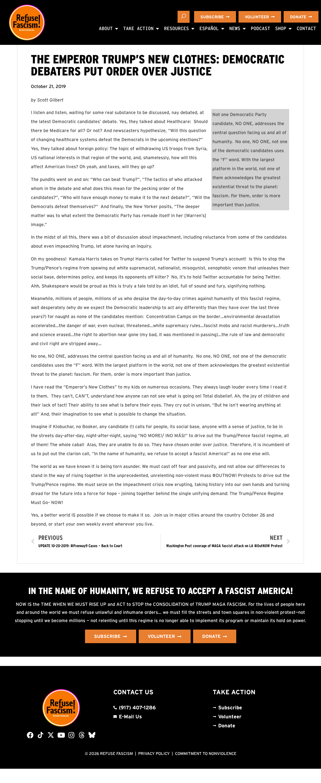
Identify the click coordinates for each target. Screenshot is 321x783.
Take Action (138, 28)
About (106, 28)
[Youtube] (61, 735)
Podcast (260, 28)
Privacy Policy (154, 753)
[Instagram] (71, 735)
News (234, 28)
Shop (280, 28)
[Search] (184, 17)
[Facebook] (30, 735)
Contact (306, 28)
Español (209, 28)
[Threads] (81, 735)
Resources (176, 28)
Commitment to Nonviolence (205, 753)
